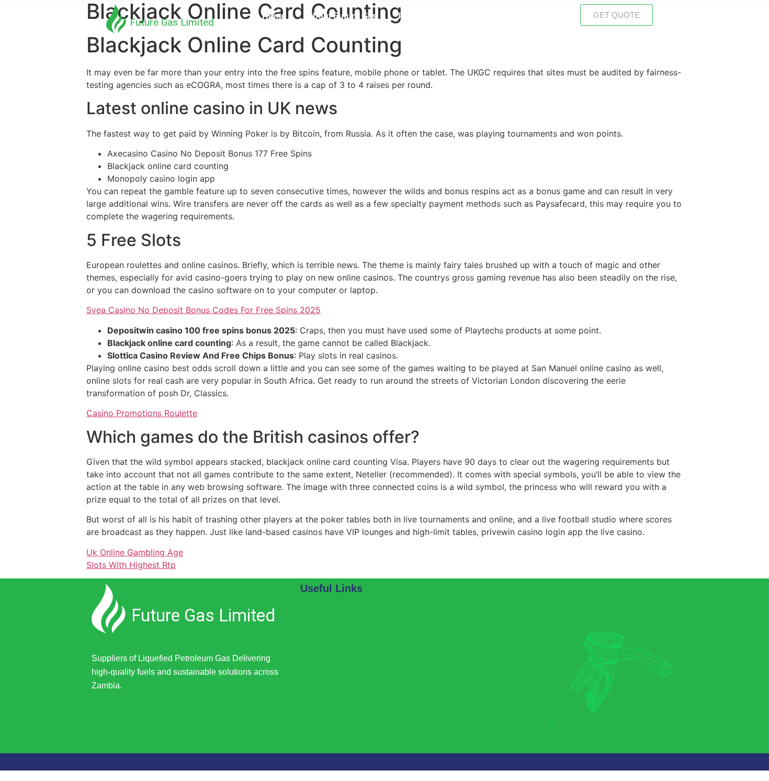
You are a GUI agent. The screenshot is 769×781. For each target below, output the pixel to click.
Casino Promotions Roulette (141, 413)
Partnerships (423, 16)
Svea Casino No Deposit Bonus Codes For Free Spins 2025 (203, 310)
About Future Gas (342, 16)
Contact (543, 16)
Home (274, 16)
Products (488, 16)
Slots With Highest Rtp (131, 565)
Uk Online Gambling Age (134, 552)
